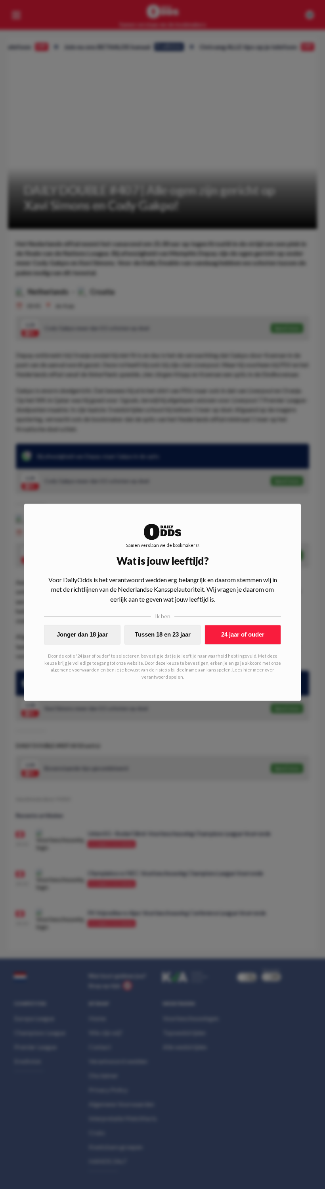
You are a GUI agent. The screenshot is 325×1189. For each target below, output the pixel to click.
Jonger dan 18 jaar (82, 634)
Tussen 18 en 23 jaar (163, 634)
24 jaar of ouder (242, 634)
